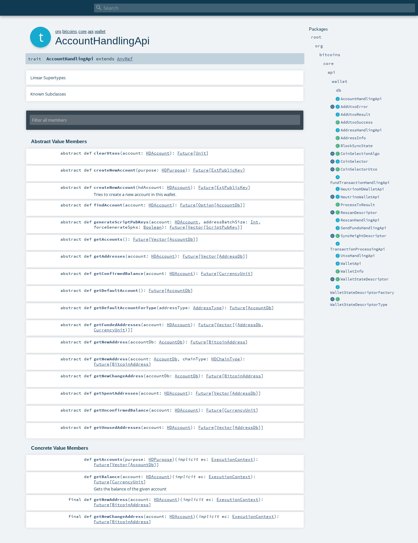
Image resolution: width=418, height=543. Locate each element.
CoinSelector (354, 161)
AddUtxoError (354, 106)
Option (206, 204)
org (58, 31)
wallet (100, 31)
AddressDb (231, 256)
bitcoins (69, 31)
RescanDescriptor (359, 212)
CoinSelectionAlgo (360, 153)
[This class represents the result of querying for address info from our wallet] (337, 138)
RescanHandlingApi (360, 220)
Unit (201, 153)
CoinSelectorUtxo (359, 169)
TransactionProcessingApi (357, 249)
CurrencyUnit (234, 273)
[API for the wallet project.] (337, 263)
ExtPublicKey (227, 170)
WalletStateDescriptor (365, 279)
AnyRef (125, 59)
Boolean (152, 227)
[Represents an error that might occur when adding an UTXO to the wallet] (337, 107)
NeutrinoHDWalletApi (362, 189)
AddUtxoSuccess (357, 122)
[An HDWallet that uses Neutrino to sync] (337, 189)
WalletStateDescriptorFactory (362, 292)
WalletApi (351, 263)
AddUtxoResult (355, 114)
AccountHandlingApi (361, 99)
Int (254, 221)
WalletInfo (352, 271)
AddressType (207, 307)
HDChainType (225, 358)
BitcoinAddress (227, 341)
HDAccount (157, 153)
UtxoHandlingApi (358, 255)
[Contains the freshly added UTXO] (337, 122)
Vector (195, 227)
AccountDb (228, 204)
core (82, 31)
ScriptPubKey (221, 227)
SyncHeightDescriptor (363, 236)
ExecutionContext (232, 459)
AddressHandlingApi (361, 130)
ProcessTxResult (358, 205)
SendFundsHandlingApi (363, 228)
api (90, 31)
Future (185, 153)
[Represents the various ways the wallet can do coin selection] (337, 154)
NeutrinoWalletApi (360, 197)
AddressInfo (353, 138)
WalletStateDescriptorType (358, 304)
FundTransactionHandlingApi (360, 182)
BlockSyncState (357, 145)
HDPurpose (173, 170)
